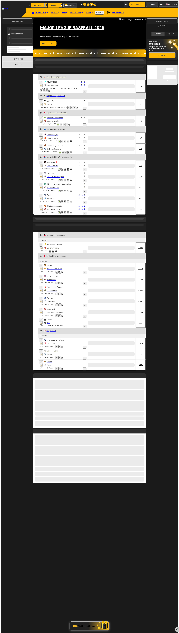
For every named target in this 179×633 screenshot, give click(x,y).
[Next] (41, 431)
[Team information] (52, 91)
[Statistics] (44, 90)
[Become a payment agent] (126, 4)
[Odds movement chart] (47, 90)
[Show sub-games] (84, 91)
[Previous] (30, 41)
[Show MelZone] (58, 124)
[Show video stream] (41, 90)
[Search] (143, 62)
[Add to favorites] (41, 85)
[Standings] (77, 107)
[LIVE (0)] (35, 62)
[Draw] (49, 90)
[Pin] (41, 82)
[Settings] (162, 4)
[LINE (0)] (35, 221)
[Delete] (143, 430)
